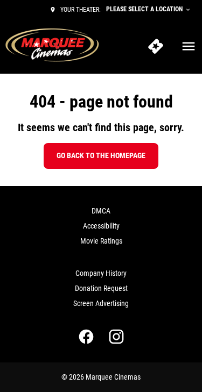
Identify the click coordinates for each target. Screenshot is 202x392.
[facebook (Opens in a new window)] (86, 336)
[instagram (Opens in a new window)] (116, 336)
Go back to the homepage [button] (101, 155)
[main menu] (188, 46)
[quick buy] (155, 46)
